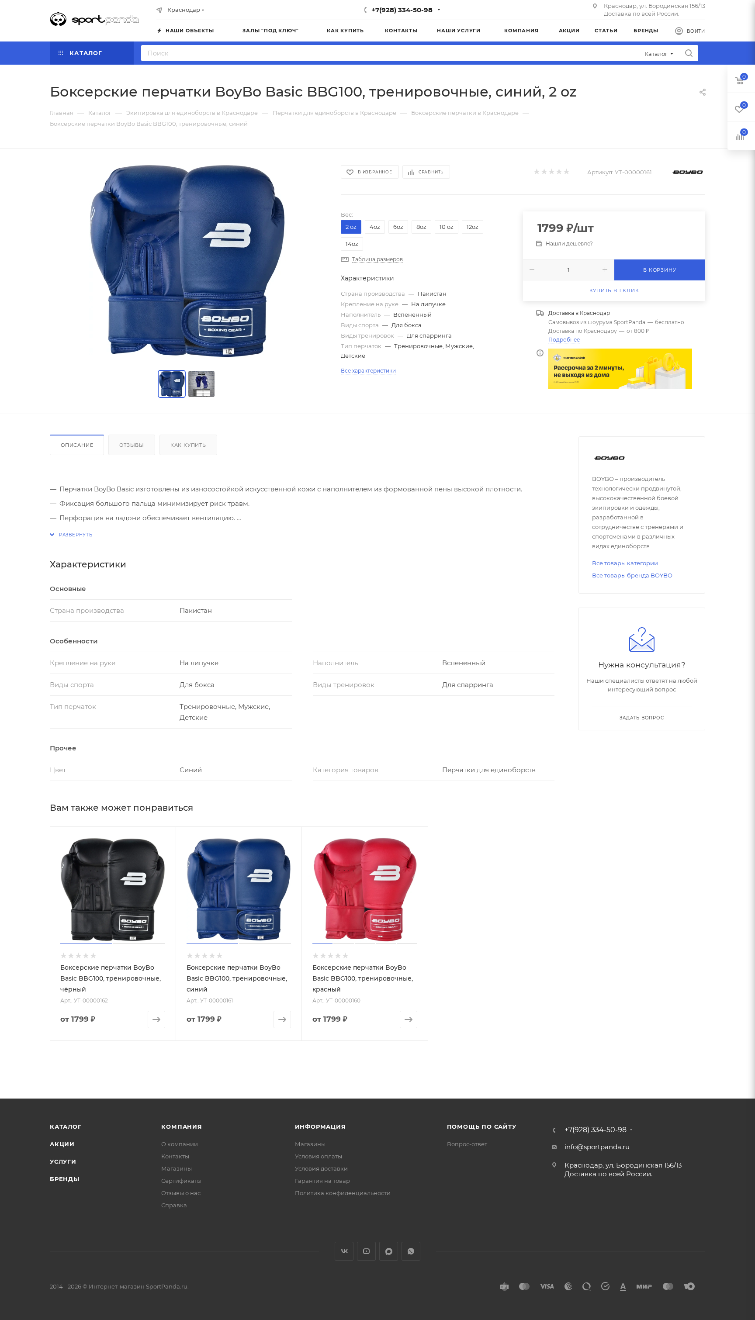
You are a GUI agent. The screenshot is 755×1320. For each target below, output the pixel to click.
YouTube (366, 1251)
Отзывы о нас (181, 1192)
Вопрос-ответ (467, 1143)
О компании (179, 1143)
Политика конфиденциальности (343, 1192)
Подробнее (564, 339)
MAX (388, 1251)
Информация (320, 1126)
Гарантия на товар (322, 1180)
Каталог (66, 1126)
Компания (181, 1126)
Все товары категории (625, 563)
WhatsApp (411, 1251)
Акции (62, 1143)
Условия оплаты (318, 1156)
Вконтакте (344, 1251)
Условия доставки (321, 1168)
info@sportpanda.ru (597, 1147)
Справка (174, 1205)
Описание (77, 445)
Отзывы (131, 445)
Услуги (63, 1161)
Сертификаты (181, 1180)
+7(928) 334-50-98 (402, 10)
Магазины (176, 1168)
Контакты (175, 1156)
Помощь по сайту (481, 1126)
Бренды (65, 1178)
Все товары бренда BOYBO (632, 575)
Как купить (188, 445)
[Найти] (688, 53)
